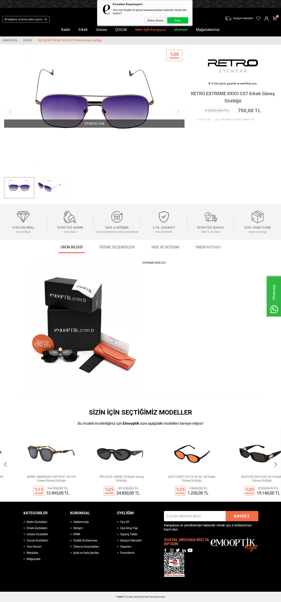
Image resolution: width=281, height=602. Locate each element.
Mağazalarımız (208, 29)
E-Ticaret (128, 596)
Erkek (83, 29)
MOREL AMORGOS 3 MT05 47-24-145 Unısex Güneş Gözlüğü (35, 478)
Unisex (101, 29)
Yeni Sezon (34, 546)
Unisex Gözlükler (37, 534)
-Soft (119, 596)
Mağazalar (34, 559)
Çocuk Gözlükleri (37, 540)
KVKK (76, 534)
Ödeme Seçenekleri (86, 546)
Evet (178, 20)
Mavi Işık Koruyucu (150, 29)
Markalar (181, 29)
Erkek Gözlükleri (37, 528)
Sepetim (125, 546)
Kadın (65, 29)
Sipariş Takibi (128, 534)
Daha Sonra (155, 20)
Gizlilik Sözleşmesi (85, 540)
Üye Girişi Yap (129, 528)
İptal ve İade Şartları (86, 552)
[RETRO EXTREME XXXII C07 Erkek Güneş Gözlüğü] (94, 112)
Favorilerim (127, 552)
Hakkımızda (81, 522)
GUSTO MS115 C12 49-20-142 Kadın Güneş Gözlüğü (175, 478)
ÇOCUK (121, 29)
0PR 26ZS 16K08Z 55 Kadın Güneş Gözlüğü (105, 478)
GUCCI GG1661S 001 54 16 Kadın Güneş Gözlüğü (246, 478)
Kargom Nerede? (131, 540)
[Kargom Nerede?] (217, 15)
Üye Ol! (124, 522)
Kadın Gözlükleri (37, 522)
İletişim (78, 528)
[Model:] (232, 63)
